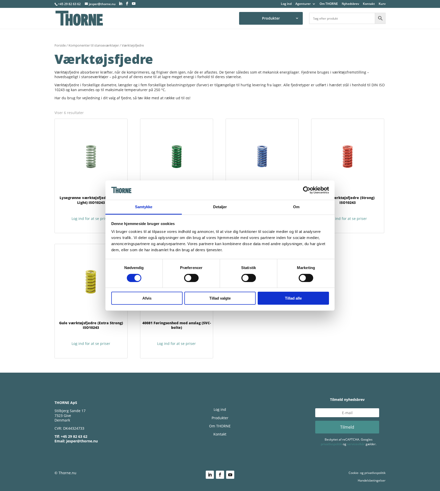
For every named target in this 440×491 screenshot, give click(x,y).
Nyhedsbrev (350, 4)
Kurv (382, 4)
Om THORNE (329, 4)
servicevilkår (356, 444)
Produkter (271, 18)
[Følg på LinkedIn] (210, 475)
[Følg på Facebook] (220, 475)
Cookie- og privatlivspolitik (367, 473)
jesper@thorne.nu (82, 441)
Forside (60, 45)
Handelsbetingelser (372, 480)
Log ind (286, 4)
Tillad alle (293, 298)
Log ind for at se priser (91, 218)
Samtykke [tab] (144, 207)
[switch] (191, 278)
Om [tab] (296, 207)
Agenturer (303, 4)
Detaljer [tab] (220, 207)
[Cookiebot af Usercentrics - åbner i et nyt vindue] (306, 190)
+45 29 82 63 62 (69, 4)
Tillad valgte (220, 298)
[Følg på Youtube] (230, 475)
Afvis (147, 298)
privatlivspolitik (331, 444)
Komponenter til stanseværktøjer (93, 45)
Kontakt (369, 4)
